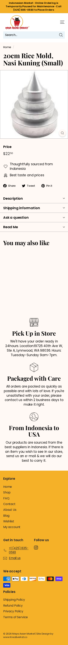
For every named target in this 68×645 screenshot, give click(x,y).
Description (13, 198)
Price (7, 146)
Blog (6, 515)
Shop (7, 492)
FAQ (6, 498)
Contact (9, 504)
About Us (9, 510)
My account (11, 527)
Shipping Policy (14, 599)
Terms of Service (15, 617)
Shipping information (21, 208)
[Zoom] (62, 133)
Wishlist (8, 521)
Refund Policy (13, 605)
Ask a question (16, 217)
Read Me (10, 227)
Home (7, 47)
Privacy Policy (13, 611)
